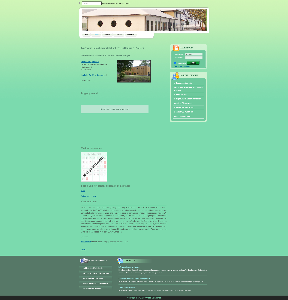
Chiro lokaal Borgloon (93, 278)
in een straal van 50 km (184, 112)
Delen (83, 249)
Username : (179, 54)
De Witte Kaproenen (90, 62)
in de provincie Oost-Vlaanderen (187, 99)
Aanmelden (86, 242)
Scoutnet (146, 298)
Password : (179, 57)
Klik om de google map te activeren (114, 109)
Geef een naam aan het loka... (96, 283)
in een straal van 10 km (184, 107)
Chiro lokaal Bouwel (92, 289)
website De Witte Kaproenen (94, 75)
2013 (83, 191)
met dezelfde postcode (183, 103)
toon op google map (182, 116)
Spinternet (156, 298)
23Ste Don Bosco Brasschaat (97, 273)
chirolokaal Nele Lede (93, 268)
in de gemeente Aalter (183, 83)
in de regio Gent (180, 94)
